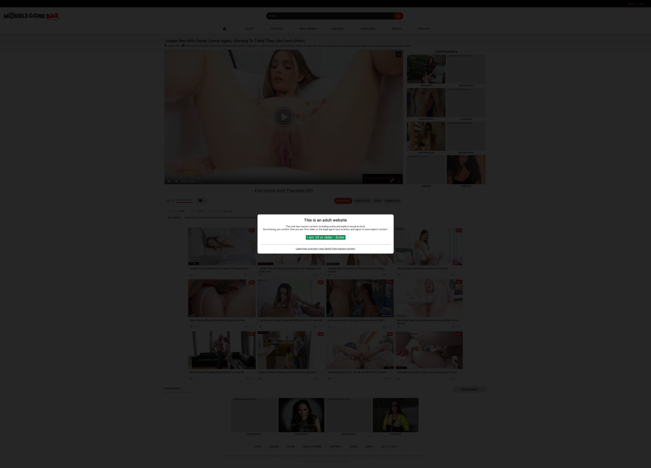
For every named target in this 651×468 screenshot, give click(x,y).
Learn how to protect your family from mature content (325, 248)
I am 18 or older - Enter (325, 237)
